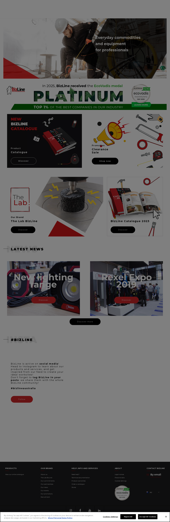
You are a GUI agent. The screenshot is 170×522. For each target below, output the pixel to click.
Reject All (128, 517)
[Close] (166, 516)
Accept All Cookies (147, 517)
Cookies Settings (110, 517)
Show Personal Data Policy (60, 518)
